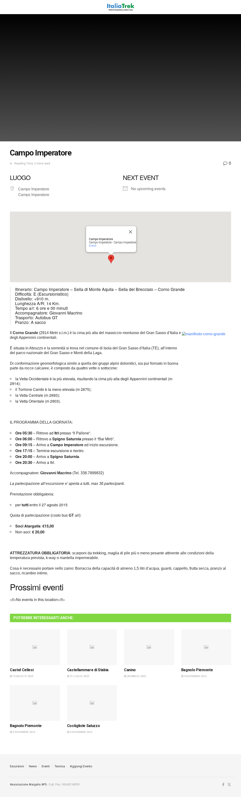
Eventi (92, 245)
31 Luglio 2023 (79, 676)
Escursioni (17, 766)
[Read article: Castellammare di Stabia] (92, 647)
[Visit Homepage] (120, 7)
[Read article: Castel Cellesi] (35, 647)
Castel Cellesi (22, 670)
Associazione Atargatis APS (28, 784)
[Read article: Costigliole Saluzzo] (92, 703)
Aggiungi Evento (81, 766)
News (33, 766)
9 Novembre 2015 (194, 676)
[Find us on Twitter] (229, 785)
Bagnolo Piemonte (197, 670)
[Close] (130, 231)
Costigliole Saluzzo (83, 725)
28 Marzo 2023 (136, 676)
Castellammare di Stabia (88, 670)
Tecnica (60, 766)
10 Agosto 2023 (22, 676)
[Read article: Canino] (149, 647)
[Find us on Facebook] (223, 785)
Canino (130, 670)
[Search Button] (228, 7)
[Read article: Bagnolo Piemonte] (206, 647)
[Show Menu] (12, 7)
